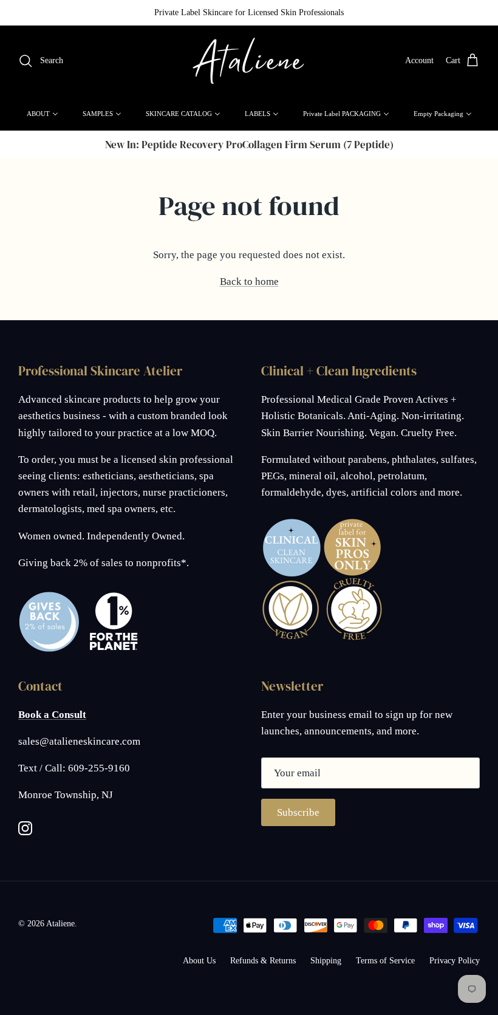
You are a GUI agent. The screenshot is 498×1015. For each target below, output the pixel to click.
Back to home (249, 281)
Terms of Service (385, 960)
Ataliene (60, 923)
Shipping (325, 960)
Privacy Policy (454, 960)
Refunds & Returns (263, 960)
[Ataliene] (249, 61)
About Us (199, 960)
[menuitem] (42, 113)
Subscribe (298, 812)
